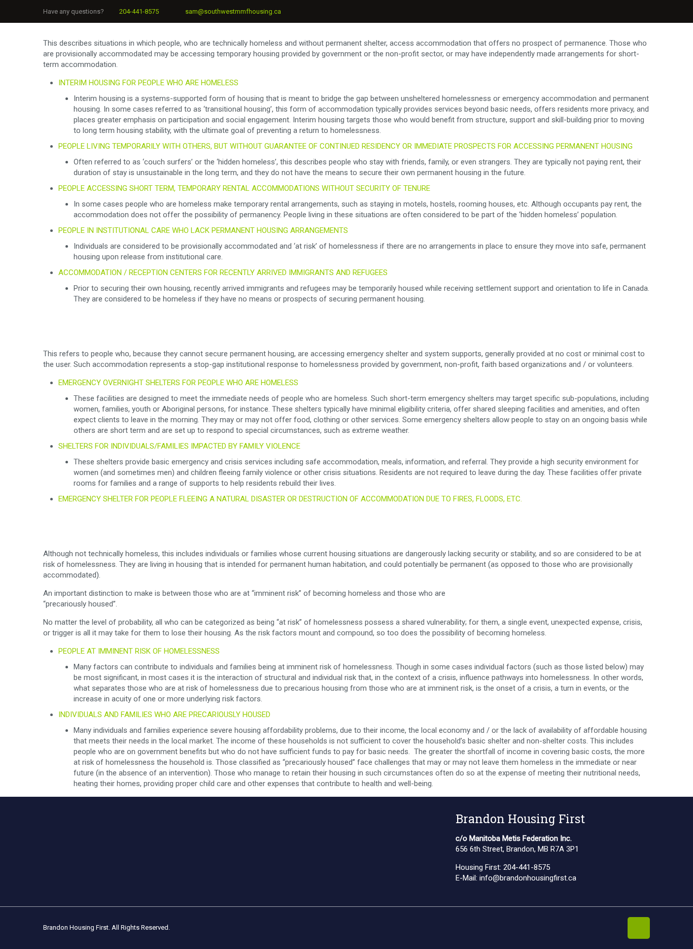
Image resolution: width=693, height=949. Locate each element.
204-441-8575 (139, 11)
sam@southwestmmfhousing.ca (233, 11)
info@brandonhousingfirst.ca (527, 878)
